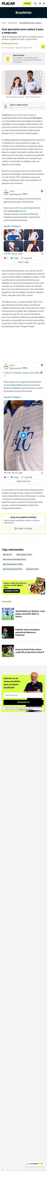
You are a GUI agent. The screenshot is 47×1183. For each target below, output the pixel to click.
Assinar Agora (12, 591)
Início (4, 23)
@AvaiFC (26, 382)
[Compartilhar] (43, 46)
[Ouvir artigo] (6, 106)
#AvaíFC (7, 226)
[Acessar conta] (40, 3)
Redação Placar (11, 43)
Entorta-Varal (18, 55)
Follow (25, 194)
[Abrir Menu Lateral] (44, 3)
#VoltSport (16, 226)
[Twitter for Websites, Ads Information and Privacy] (42, 253)
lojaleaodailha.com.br (17, 211)
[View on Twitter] (42, 193)
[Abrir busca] (35, 3)
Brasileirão (12, 23)
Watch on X (36, 403)
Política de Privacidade (26, 709)
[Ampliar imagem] (23, 82)
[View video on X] (23, 435)
